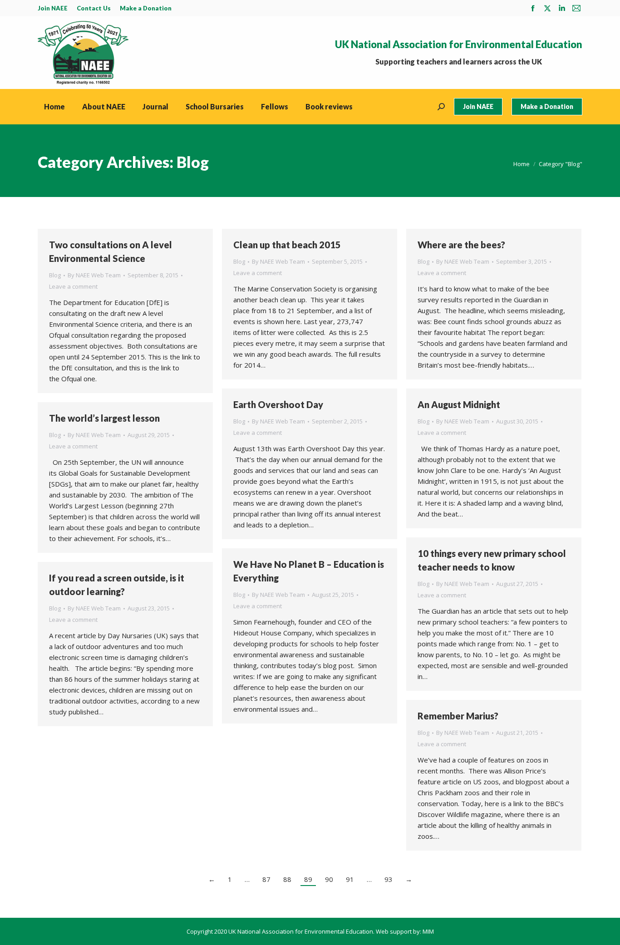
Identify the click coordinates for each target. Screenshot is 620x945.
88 (287, 879)
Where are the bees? (461, 244)
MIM (428, 931)
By (94, 275)
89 (308, 879)
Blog (55, 275)
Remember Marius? (458, 715)
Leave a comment (73, 286)
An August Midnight (459, 404)
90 (329, 879)
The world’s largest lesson (104, 418)
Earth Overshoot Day (278, 404)
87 (266, 879)
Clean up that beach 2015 (287, 244)
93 (388, 879)
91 (350, 879)
